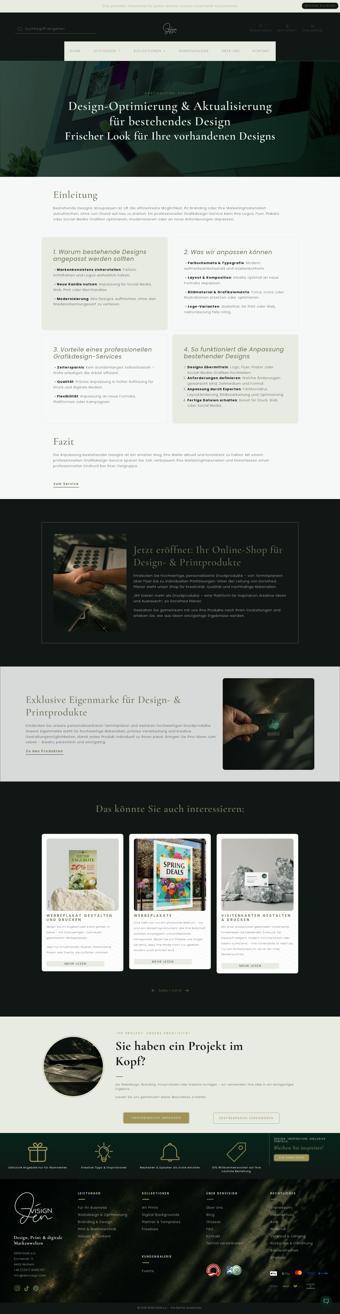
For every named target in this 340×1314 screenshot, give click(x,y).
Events (148, 1271)
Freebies (150, 1229)
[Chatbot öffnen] (326, 1301)
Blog (210, 1215)
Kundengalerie (194, 51)
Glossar (213, 1222)
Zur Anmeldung (291, 1157)
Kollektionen (148, 51)
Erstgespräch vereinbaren (246, 1118)
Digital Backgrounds (160, 1215)
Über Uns (214, 1207)
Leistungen (105, 51)
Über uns (231, 51)
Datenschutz (282, 1215)
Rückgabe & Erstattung (291, 1243)
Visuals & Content (94, 1236)
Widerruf (278, 1229)
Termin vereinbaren (224, 1243)
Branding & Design (95, 1222)
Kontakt (261, 51)
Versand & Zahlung (288, 1236)
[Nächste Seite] (187, 990)
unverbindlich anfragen (156, 1118)
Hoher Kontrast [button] (322, 5)
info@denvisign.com (30, 1275)
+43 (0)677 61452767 (29, 1270)
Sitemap (278, 1257)
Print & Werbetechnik (97, 1229)
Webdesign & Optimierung (102, 1215)
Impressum (281, 1207)
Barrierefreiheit (284, 1250)
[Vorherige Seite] (153, 990)
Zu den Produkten (44, 751)
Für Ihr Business (92, 1207)
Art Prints (150, 1207)
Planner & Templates (161, 1222)
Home (75, 51)
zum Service (66, 484)
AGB (274, 1222)
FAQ (209, 1229)
